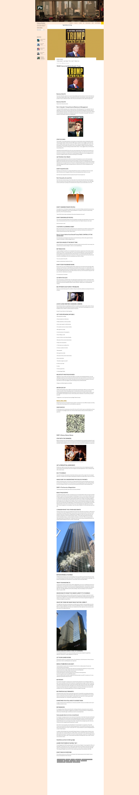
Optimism (78, 760)
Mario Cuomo (66, 760)
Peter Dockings (83, 760)
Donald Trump (78, 759)
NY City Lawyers (72, 760)
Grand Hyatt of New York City (87, 759)
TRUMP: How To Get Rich (68, 61)
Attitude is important (61, 759)
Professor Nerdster (41, 23)
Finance (61, 59)
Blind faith (68, 759)
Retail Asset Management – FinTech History (42, 58)
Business (58, 59)
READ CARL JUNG (61, 400)
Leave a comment (66, 63)
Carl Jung (72, 759)
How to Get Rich (60, 760)
